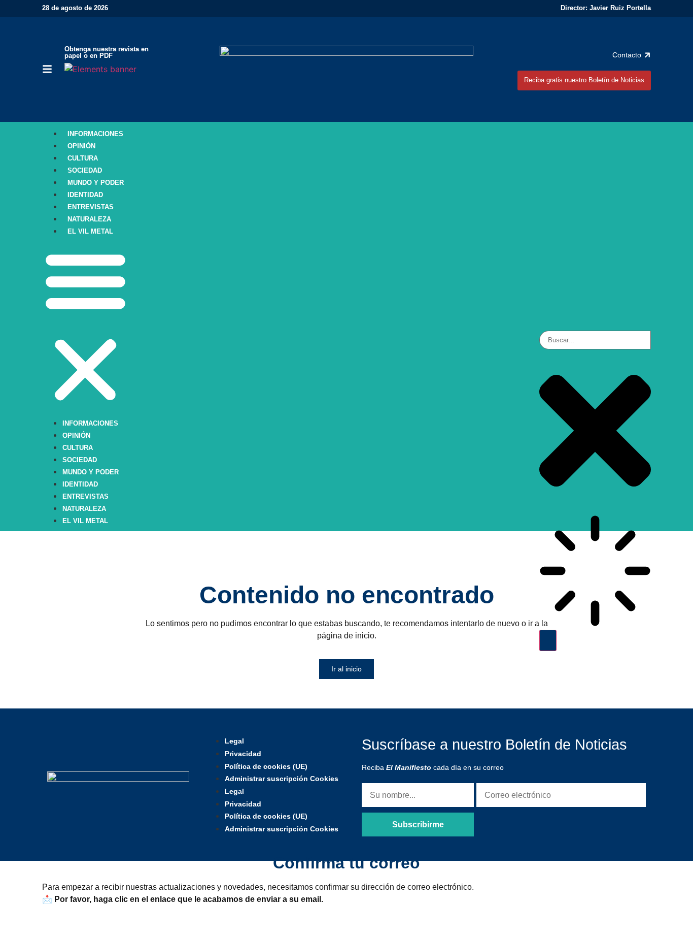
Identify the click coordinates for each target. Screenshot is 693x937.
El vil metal (90, 231)
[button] (85, 326)
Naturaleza (89, 219)
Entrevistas (90, 207)
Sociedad (84, 170)
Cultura (82, 158)
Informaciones (95, 134)
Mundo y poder (95, 182)
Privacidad (243, 754)
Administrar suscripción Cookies (281, 778)
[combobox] (595, 340)
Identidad (85, 195)
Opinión (81, 146)
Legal (234, 741)
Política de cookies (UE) (266, 766)
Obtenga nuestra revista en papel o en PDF (106, 52)
